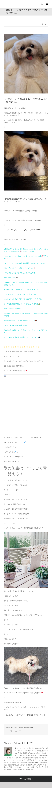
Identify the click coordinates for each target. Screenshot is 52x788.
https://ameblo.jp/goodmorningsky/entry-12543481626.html (24, 230)
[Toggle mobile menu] (47, 3)
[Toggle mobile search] (42, 3)
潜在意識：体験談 (32, 715)
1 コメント (43, 715)
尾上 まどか (9, 715)
